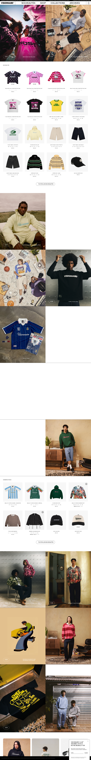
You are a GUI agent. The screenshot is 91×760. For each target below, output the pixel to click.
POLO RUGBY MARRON (12, 531)
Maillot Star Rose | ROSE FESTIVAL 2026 (34, 88)
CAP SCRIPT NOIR (78, 531)
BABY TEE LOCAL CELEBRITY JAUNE (56, 116)
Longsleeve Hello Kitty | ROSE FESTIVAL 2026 (56, 88)
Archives (75, 3)
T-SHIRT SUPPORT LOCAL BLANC (78, 116)
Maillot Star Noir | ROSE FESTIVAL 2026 (12, 88)
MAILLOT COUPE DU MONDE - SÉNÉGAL (34, 503)
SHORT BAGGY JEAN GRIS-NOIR (13, 173)
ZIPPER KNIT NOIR (34, 173)
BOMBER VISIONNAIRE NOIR (34, 531)
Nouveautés (28, 3)
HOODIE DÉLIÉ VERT (56, 503)
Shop (43, 3)
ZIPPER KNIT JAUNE (56, 173)
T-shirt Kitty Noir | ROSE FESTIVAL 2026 (34, 116)
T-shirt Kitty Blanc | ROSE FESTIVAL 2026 (13, 116)
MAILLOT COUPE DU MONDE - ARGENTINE (13, 503)
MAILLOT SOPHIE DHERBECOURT (78, 503)
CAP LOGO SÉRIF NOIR (78, 173)
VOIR (6, 56)
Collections (58, 3)
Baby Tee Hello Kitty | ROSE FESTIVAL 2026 (78, 88)
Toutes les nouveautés (45, 184)
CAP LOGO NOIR (56, 531)
